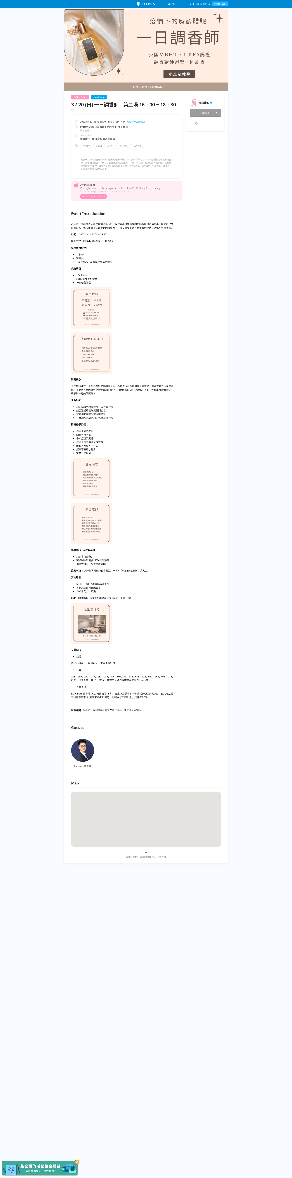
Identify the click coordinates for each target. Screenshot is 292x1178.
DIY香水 (138, 145)
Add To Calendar (136, 121)
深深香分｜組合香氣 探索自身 (96, 138)
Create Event (220, 3)
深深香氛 (123, 145)
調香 (110, 145)
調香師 (99, 145)
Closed (205, 112)
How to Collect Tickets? (93, 196)
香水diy (86, 145)
